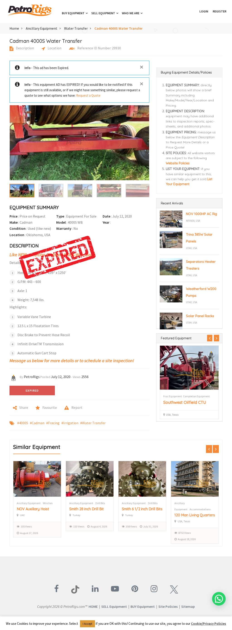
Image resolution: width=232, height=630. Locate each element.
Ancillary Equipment (41, 28)
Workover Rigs (171, 396)
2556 (85, 376)
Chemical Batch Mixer (192, 515)
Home (14, 28)
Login (203, 11)
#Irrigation (69, 423)
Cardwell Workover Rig (185, 402)
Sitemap (188, 606)
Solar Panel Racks (200, 316)
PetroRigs (32, 376)
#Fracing (53, 423)
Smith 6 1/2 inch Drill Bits (89, 509)
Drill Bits (47, 503)
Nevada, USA (193, 220)
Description (24, 48)
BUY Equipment (142, 606)
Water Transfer (76, 28)
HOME (93, 606)
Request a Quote (88, 95)
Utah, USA (191, 248)
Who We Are (131, 13)
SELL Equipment (114, 606)
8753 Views (132, 532)
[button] (195, 11)
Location (54, 48)
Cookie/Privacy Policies (208, 623)
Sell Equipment (103, 13)
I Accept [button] (87, 624)
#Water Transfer (93, 423)
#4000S (22, 423)
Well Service (187, 396)
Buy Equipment (73, 13)
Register (219, 11)
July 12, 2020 (60, 376)
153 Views (26, 526)
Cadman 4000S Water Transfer (118, 28)
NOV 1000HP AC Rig (201, 214)
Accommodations (147, 509)
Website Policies (178, 163)
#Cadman (37, 423)
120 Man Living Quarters (142, 515)
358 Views (78, 526)
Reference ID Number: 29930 (99, 48)
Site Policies (168, 606)
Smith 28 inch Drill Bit (34, 509)
